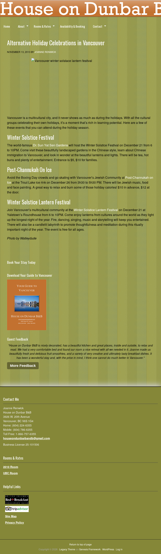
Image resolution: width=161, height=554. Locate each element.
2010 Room (10, 467)
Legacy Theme (67, 549)
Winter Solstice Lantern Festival (96, 210)
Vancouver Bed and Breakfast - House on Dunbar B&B (80, 10)
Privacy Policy (14, 522)
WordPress (108, 549)
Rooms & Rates (40, 27)
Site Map (11, 516)
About (19, 27)
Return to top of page (80, 544)
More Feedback (23, 366)
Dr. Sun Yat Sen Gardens (50, 145)
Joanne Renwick (45, 51)
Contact (95, 27)
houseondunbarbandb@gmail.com (26, 438)
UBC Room (10, 473)
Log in (119, 549)
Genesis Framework (90, 549)
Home (7, 26)
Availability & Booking (72, 26)
